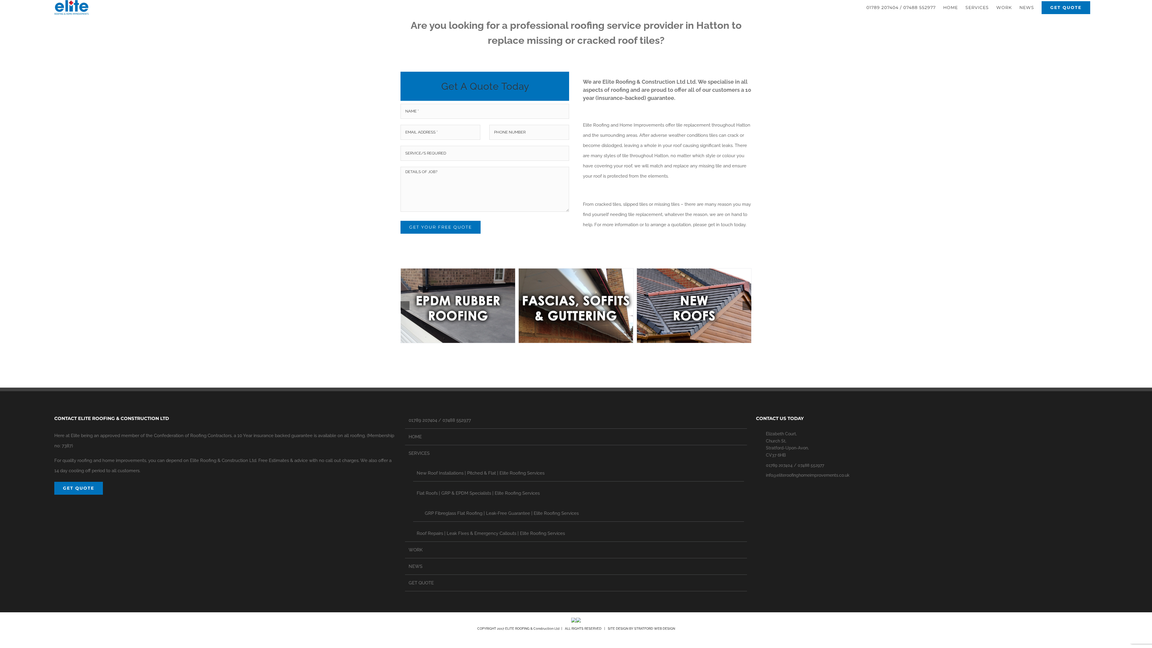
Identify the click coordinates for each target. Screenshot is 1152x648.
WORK (416, 550)
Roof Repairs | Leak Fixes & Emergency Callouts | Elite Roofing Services (491, 533)
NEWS (415, 566)
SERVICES (419, 453)
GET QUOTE (421, 583)
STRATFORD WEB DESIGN (654, 629)
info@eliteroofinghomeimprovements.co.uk (808, 475)
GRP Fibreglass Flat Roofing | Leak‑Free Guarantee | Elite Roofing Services (502, 513)
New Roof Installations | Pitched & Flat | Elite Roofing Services (480, 473)
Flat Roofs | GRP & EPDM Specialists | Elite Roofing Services (478, 493)
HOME (415, 437)
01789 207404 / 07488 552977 (440, 420)
